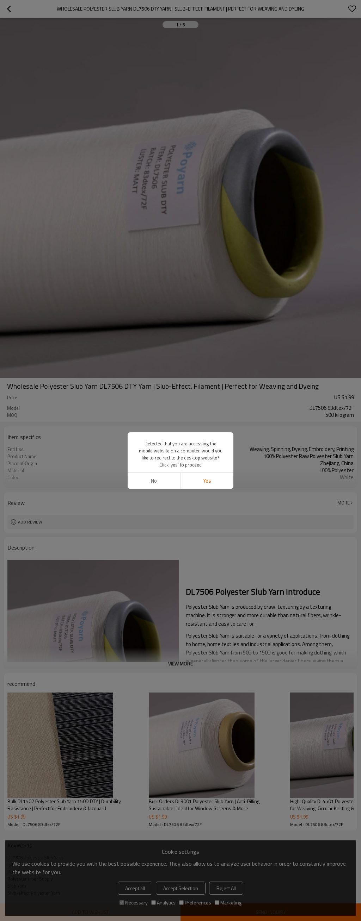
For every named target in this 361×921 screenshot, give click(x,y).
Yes (207, 481)
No (154, 481)
